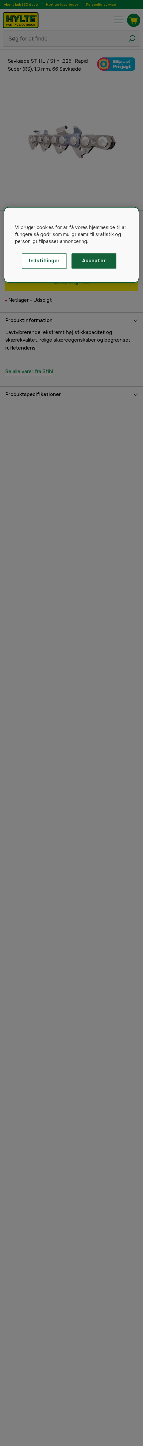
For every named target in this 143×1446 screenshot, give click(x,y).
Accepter (94, 261)
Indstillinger (44, 261)
